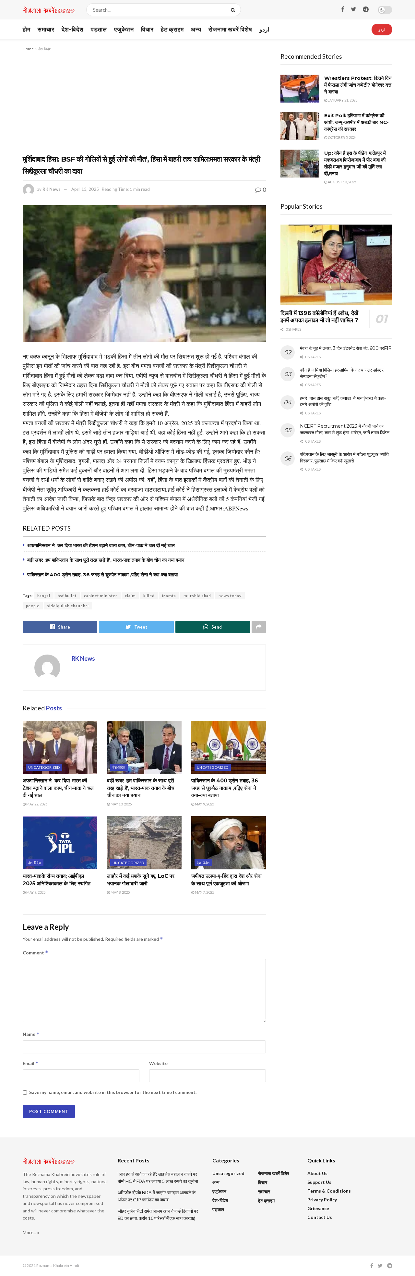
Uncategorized (44, 767)
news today (230, 595)
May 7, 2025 (204, 892)
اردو (264, 29)
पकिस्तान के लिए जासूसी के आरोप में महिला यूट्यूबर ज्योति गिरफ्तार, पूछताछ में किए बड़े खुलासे (344, 457)
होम (26, 29)
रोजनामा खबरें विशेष (230, 29)
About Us (317, 1173)
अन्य (196, 29)
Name (31, 1034)
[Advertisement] (144, 101)
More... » (31, 1232)
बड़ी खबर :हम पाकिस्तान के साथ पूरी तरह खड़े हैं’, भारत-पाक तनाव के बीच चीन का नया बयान (105, 560)
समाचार (46, 29)
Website (158, 1063)
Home (28, 48)
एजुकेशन (124, 29)
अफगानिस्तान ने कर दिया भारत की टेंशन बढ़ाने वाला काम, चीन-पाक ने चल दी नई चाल (101, 545)
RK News (51, 189)
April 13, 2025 (85, 189)
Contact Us (319, 1217)
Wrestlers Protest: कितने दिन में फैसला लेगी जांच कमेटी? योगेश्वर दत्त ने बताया (358, 85)
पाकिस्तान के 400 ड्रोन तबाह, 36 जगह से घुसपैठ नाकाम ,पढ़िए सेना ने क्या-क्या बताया (102, 574)
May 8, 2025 (120, 892)
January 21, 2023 (342, 100)
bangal (43, 595)
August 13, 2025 (341, 182)
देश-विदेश (73, 29)
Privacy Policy (322, 1199)
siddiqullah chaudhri (68, 605)
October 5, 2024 (342, 137)
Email (31, 1063)
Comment (35, 953)
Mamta (169, 595)
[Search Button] (234, 9)
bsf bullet (67, 595)
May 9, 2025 (204, 804)
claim (130, 595)
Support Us (319, 1182)
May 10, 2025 (121, 804)
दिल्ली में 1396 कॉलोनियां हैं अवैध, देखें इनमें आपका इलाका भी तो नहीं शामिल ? (319, 317)
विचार (147, 29)
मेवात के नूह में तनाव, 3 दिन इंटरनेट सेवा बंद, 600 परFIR (346, 348)
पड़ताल (99, 29)
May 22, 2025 (36, 804)
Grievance (318, 1208)
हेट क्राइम (172, 29)
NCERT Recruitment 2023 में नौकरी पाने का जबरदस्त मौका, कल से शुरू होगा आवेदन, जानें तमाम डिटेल (344, 429)
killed (149, 595)
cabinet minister (100, 595)
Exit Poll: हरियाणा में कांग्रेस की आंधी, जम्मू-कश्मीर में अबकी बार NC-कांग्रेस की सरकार (356, 122)
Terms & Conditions (329, 1191)
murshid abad (197, 595)
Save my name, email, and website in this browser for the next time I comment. (112, 1092)
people (33, 605)
